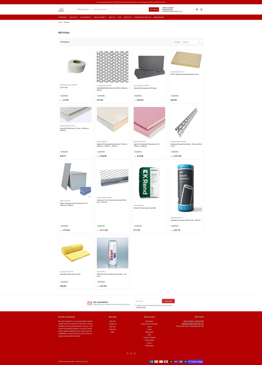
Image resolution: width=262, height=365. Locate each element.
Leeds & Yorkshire (149, 337)
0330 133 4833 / (168, 8)
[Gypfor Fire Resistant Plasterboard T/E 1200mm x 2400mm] (149, 123)
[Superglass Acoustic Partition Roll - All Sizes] (186, 189)
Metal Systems (99, 17)
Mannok (99, 141)
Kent (149, 335)
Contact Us (128, 17)
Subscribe (168, 301)
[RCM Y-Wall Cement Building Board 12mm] (186, 60)
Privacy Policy (141, 307)
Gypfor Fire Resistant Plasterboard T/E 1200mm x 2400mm (147, 145)
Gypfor (136, 141)
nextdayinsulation (65, 85)
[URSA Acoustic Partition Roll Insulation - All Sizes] (112, 253)
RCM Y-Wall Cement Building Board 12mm (185, 74)
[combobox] (125, 9)
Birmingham (149, 321)
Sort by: (177, 42)
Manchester (149, 332)
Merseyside (149, 346)
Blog (119, 17)
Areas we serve (159, 17)
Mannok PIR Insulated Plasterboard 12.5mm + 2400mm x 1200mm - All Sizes (112, 145)
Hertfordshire (149, 340)
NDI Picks (66, 22)
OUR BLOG (112, 329)
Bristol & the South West (149, 324)
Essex (149, 327)
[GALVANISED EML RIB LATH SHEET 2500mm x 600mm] (112, 67)
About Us (112, 17)
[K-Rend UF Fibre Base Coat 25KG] (149, 182)
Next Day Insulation (69, 361)
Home (60, 22)
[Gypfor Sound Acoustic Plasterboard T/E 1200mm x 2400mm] (75, 180)
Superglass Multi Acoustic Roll (70, 274)
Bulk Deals (73, 17)
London (149, 329)
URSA (98, 271)
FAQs (112, 332)
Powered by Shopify (81, 361)
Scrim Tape (64, 87)
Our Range (62, 17)
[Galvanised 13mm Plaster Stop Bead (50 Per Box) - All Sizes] (112, 179)
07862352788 (167, 10)
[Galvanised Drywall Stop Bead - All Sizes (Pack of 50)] (186, 123)
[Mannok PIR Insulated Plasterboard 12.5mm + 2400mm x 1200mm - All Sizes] (112, 123)
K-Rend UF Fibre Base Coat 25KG (145, 208)
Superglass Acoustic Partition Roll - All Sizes (185, 220)
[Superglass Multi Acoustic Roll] (75, 253)
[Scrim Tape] (75, 66)
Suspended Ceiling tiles (142, 17)
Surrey (149, 343)
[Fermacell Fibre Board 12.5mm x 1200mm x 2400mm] (75, 115)
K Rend (136, 205)
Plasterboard (85, 17)
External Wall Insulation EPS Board (145, 88)
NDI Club (112, 327)
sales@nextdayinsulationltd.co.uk (172, 11)
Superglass (174, 217)
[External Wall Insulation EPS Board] (149, 67)
